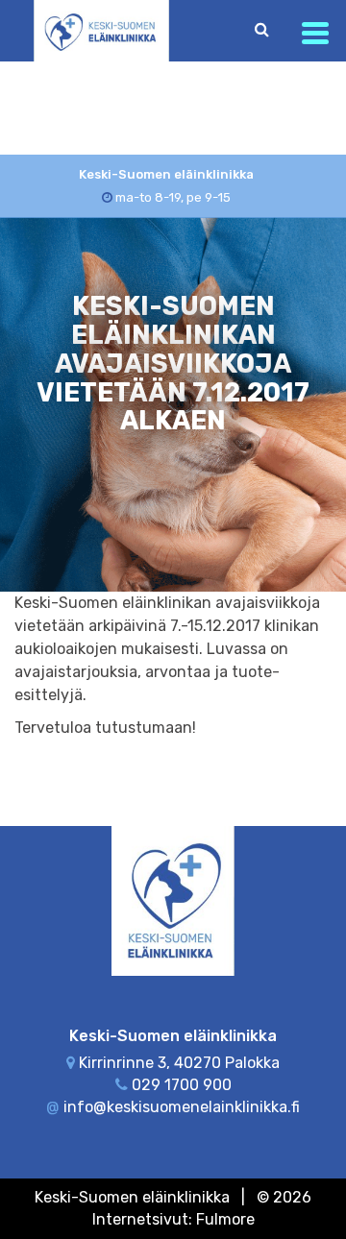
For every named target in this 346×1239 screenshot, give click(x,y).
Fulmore (225, 1219)
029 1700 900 (182, 1085)
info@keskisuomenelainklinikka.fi (181, 1107)
